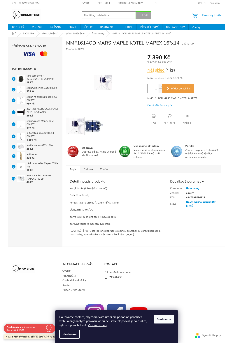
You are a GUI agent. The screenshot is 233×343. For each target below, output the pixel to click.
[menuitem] (18, 27)
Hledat (143, 15)
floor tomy (192, 188)
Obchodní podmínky (130, 2)
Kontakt (67, 285)
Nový (189, 201)
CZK (200, 2)
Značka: (75, 49)
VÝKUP (86, 2)
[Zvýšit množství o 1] (160, 86)
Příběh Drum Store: (73, 289)
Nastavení (69, 334)
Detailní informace (158, 105)
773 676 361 (116, 277)
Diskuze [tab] (88, 169)
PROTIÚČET (104, 2)
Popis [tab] (73, 169)
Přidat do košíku (180, 88)
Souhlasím (164, 319)
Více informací (97, 325)
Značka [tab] (104, 169)
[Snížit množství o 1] (160, 91)
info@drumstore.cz (120, 271)
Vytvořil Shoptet (211, 335)
